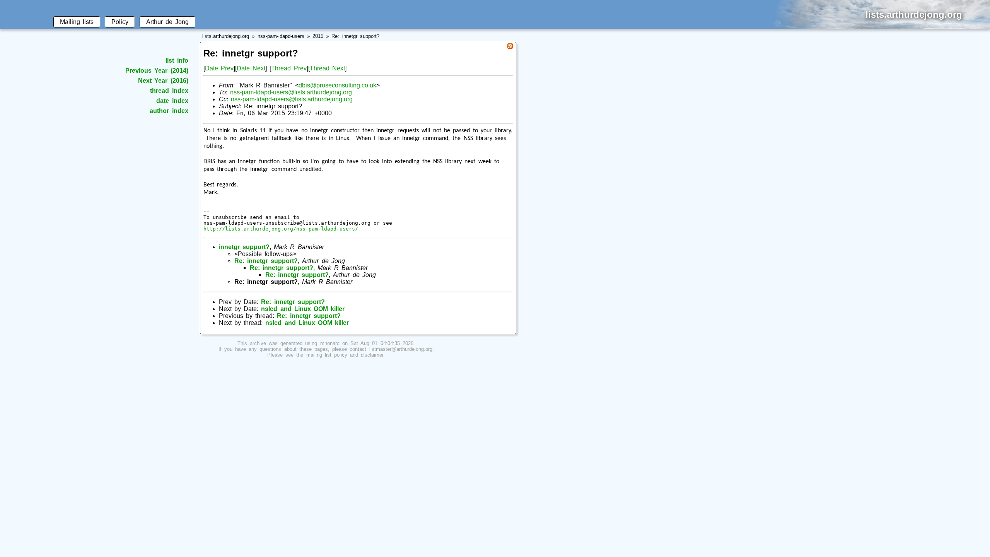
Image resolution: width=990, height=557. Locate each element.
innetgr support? (244, 247)
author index (169, 111)
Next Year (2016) (163, 80)
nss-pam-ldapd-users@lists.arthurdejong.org (291, 92)
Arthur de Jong (167, 22)
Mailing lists (77, 22)
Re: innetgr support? (355, 36)
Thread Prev (288, 68)
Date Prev (219, 68)
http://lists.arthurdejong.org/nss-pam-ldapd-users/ (280, 229)
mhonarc (330, 343)
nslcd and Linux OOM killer (303, 309)
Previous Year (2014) (156, 70)
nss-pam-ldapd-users (281, 36)
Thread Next (327, 68)
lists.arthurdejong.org (225, 36)
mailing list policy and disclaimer (345, 355)
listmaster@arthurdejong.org (400, 349)
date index (172, 100)
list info (177, 60)
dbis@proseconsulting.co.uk (337, 85)
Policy (119, 22)
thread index (169, 90)
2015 (317, 36)
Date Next (251, 68)
